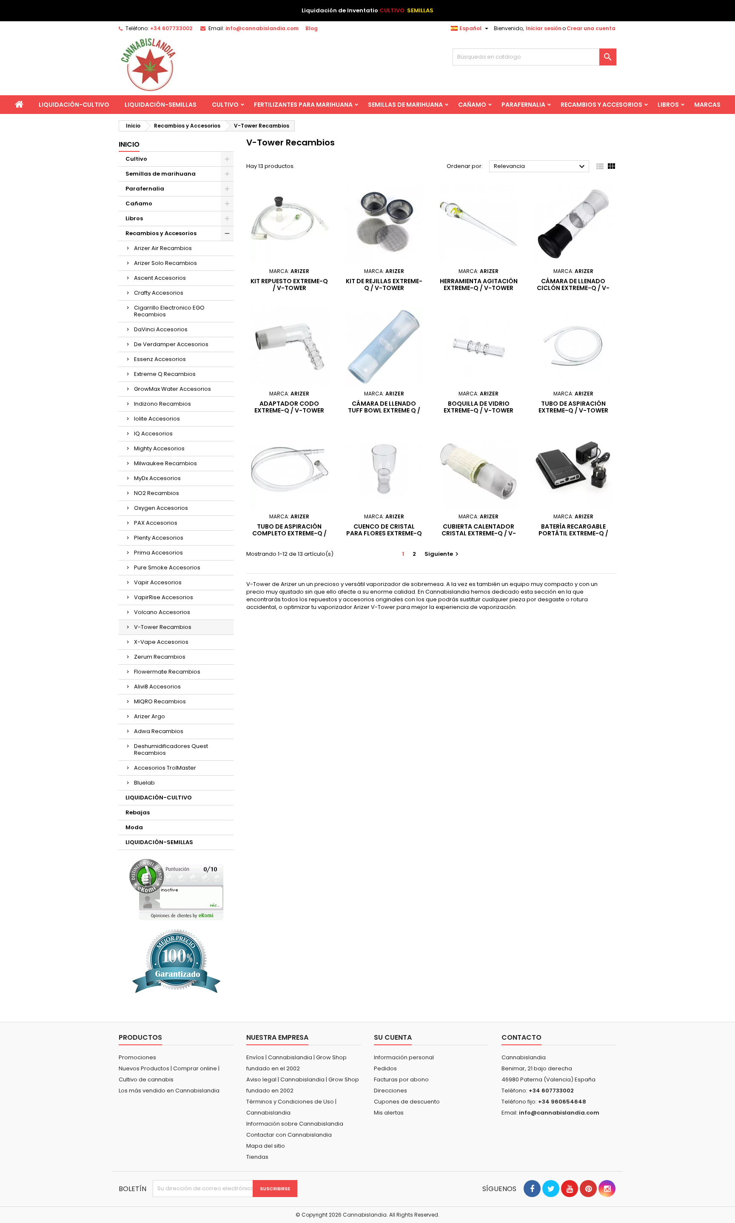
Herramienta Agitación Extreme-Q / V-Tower (479, 284)
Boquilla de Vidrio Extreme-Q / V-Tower (478, 407)
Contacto (521, 1037)
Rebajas (137, 812)
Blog (311, 28)
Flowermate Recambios (167, 672)
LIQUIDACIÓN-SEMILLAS (161, 104)
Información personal (404, 1057)
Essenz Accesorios (160, 359)
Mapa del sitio (265, 1146)
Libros (668, 104)
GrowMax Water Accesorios (172, 389)
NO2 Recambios (156, 493)
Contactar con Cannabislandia (289, 1135)
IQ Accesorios (153, 433)
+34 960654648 (562, 1102)
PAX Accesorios (155, 523)
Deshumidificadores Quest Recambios (171, 749)
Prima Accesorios (158, 553)
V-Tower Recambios (162, 627)
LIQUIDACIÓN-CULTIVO (74, 104)
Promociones (137, 1057)
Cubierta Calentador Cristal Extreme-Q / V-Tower (479, 533)
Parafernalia (523, 104)
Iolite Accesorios (157, 419)
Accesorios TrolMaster (165, 768)
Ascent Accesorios (160, 278)
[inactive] (176, 889)
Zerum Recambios (159, 657)
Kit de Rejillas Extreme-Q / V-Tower (384, 284)
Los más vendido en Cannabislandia (169, 1090)
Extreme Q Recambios (165, 374)
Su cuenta (393, 1037)
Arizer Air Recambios (163, 248)
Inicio (129, 144)
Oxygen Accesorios (161, 508)
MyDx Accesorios (157, 478)
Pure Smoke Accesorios (167, 567)
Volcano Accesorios (162, 612)
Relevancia (540, 167)
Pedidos (385, 1068)
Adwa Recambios (158, 731)
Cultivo (225, 104)
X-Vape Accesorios (161, 642)
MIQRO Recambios (160, 701)
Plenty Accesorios (158, 538)
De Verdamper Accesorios (171, 344)
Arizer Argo (149, 716)
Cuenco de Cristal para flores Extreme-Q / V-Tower (384, 533)
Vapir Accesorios (158, 582)
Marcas (707, 104)
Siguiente (442, 554)
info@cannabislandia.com (262, 28)
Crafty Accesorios (158, 293)
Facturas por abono (401, 1079)
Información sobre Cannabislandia (294, 1124)
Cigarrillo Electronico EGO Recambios (169, 311)
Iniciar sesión (543, 28)
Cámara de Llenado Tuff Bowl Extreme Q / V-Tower (384, 410)
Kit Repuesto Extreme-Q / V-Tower (289, 284)
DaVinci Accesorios (161, 329)
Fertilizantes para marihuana (303, 104)
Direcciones (390, 1090)
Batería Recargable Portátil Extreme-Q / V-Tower (573, 533)
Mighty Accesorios (159, 448)
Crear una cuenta (591, 28)
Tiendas (257, 1157)
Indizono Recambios (162, 404)
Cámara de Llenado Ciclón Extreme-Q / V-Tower (573, 288)
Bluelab (144, 783)
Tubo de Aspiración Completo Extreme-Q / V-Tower (289, 533)
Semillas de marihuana (405, 104)
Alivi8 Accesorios (157, 687)
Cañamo (472, 104)
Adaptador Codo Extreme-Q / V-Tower (289, 407)
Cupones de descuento (407, 1102)
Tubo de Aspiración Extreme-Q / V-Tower (573, 407)
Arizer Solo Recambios (165, 263)
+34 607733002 (171, 28)
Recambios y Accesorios (601, 104)
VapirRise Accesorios (163, 597)
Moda (134, 827)
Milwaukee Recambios (165, 463)
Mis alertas (389, 1113)
